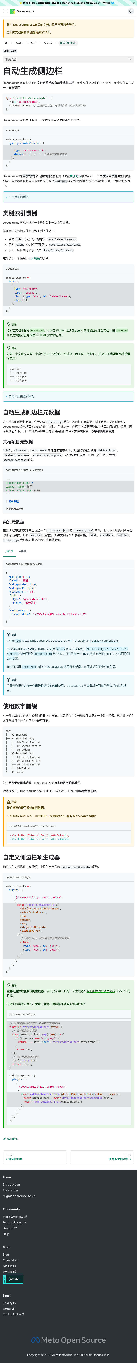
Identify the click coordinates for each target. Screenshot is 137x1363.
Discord (8, 1228)
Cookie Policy (12, 1314)
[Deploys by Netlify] (13, 1283)
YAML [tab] (22, 551)
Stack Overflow (13, 1217)
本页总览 (11, 59)
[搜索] (131, 11)
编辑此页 (13, 1139)
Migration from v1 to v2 (19, 1196)
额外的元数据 (35, 808)
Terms (7, 1309)
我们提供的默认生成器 (101, 991)
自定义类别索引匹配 (21, 396)
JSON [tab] (9, 551)
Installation (10, 1190)
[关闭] (134, 3)
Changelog (10, 1260)
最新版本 (36, 32)
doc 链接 (34, 258)
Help (6, 1234)
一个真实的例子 (19, 197)
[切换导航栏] (5, 11)
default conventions (105, 641)
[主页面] (6, 43)
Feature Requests (14, 1222)
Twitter (106, 2)
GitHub (75, 2)
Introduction (11, 1185)
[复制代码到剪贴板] (130, 98)
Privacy (7, 1303)
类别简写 (75, 176)
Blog (6, 1255)
